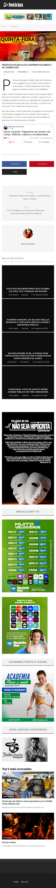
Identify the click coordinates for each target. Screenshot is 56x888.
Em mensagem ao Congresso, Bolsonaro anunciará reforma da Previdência (26, 210)
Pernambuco (23, 72)
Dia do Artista (9, 842)
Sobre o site (24, 882)
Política (5, 796)
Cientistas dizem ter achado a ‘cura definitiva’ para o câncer (30, 196)
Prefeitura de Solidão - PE (29, 155)
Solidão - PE (11, 796)
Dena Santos (8, 72)
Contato (15, 882)
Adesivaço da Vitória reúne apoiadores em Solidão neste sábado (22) (27, 802)
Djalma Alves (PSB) (10, 155)
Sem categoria (7, 837)
